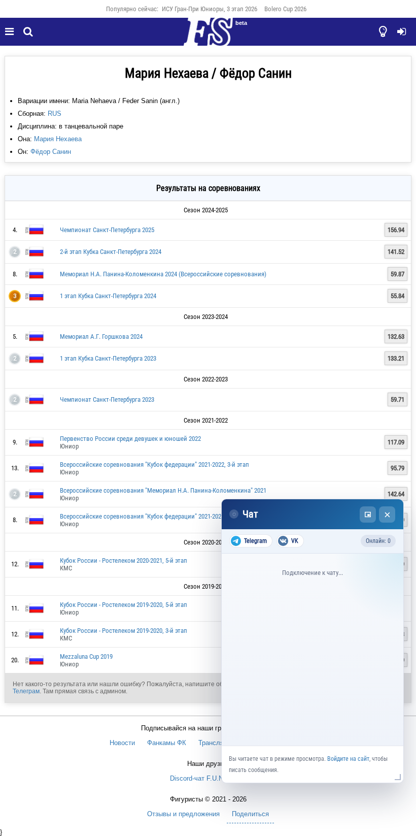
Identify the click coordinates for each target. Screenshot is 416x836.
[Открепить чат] (368, 514)
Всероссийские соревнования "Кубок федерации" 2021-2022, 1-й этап (154, 516)
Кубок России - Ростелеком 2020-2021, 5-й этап (123, 560)
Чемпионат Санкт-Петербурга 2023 (107, 399)
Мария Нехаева (58, 139)
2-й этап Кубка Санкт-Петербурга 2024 (110, 251)
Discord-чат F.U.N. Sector (208, 778)
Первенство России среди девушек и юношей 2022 (130, 438)
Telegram (255, 540)
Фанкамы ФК (166, 743)
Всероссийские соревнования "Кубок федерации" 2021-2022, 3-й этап (154, 464)
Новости (122, 743)
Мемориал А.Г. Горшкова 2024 (101, 336)
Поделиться (250, 814)
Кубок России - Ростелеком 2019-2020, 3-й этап (123, 630)
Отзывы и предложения (183, 814)
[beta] (208, 37)
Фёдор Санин (50, 151)
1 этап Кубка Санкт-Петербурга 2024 (108, 296)
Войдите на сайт (348, 758)
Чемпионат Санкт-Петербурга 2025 (107, 230)
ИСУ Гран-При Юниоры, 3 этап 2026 (209, 9)
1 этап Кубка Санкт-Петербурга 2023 (108, 358)
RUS (54, 113)
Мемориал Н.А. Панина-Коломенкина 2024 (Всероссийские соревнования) (163, 274)
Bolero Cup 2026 (285, 9)
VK (294, 540)
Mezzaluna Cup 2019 (86, 656)
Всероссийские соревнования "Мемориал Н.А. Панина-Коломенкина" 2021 (163, 490)
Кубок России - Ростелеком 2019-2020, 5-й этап (123, 604)
